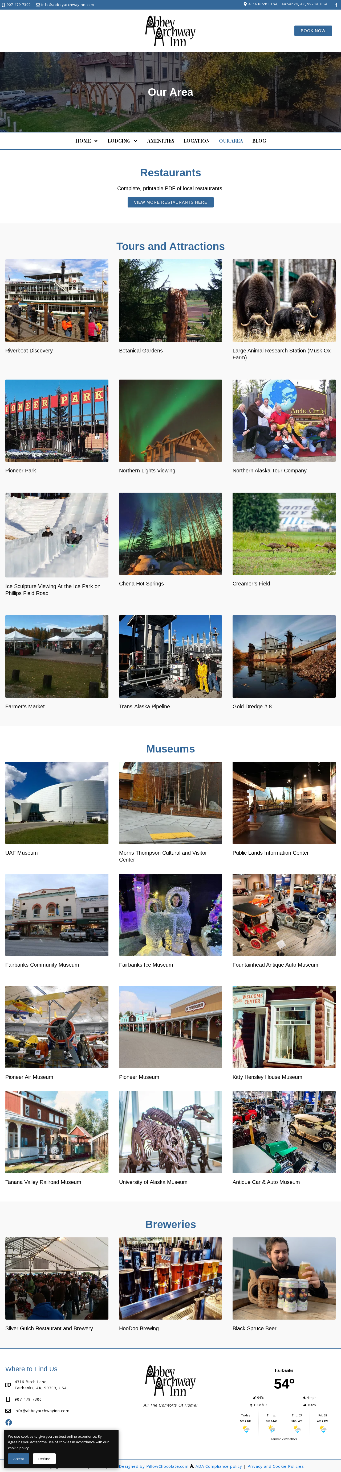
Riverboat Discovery (29, 351)
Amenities (160, 141)
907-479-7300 (19, 4)
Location (197, 141)
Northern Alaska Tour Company (270, 470)
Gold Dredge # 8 (252, 706)
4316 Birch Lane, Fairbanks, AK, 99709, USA (288, 4)
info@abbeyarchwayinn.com (67, 4)
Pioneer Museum (139, 1077)
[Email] (38, 5)
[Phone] (3, 5)
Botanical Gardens (141, 351)
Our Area (231, 141)
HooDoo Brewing (139, 1328)
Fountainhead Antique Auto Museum (275, 965)
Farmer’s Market (25, 706)
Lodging (119, 141)
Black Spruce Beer (255, 1328)
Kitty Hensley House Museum (267, 1077)
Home (83, 141)
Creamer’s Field (251, 584)
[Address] (245, 4)
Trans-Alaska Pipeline (144, 706)
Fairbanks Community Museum (42, 965)
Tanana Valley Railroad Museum (43, 1182)
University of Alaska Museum (153, 1182)
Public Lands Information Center (271, 853)
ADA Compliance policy (219, 1466)
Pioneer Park (20, 470)
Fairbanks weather (284, 1439)
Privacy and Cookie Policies (275, 1466)
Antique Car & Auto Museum (266, 1182)
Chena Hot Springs (141, 584)
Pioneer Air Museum (29, 1077)
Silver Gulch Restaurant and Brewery (49, 1328)
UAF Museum (21, 853)
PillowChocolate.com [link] (167, 1466)
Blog (259, 141)
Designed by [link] (132, 1466)
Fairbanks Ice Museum (146, 965)
